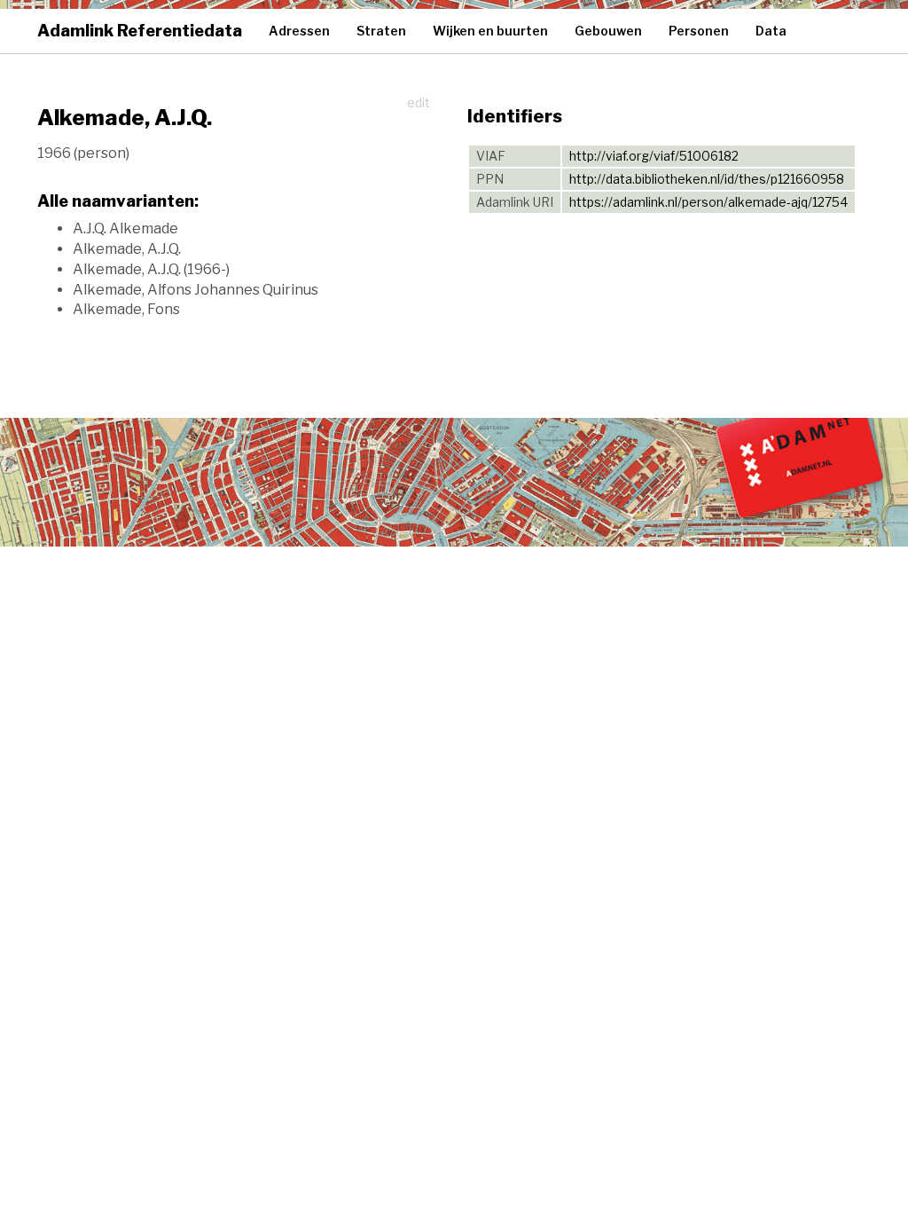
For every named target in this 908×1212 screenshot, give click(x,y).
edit (418, 102)
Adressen (299, 30)
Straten (381, 30)
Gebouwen (608, 30)
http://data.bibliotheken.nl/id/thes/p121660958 (706, 178)
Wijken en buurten (490, 30)
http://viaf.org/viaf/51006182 (654, 155)
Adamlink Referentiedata (139, 30)
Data (771, 30)
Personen (699, 30)
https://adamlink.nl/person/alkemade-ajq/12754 (708, 201)
